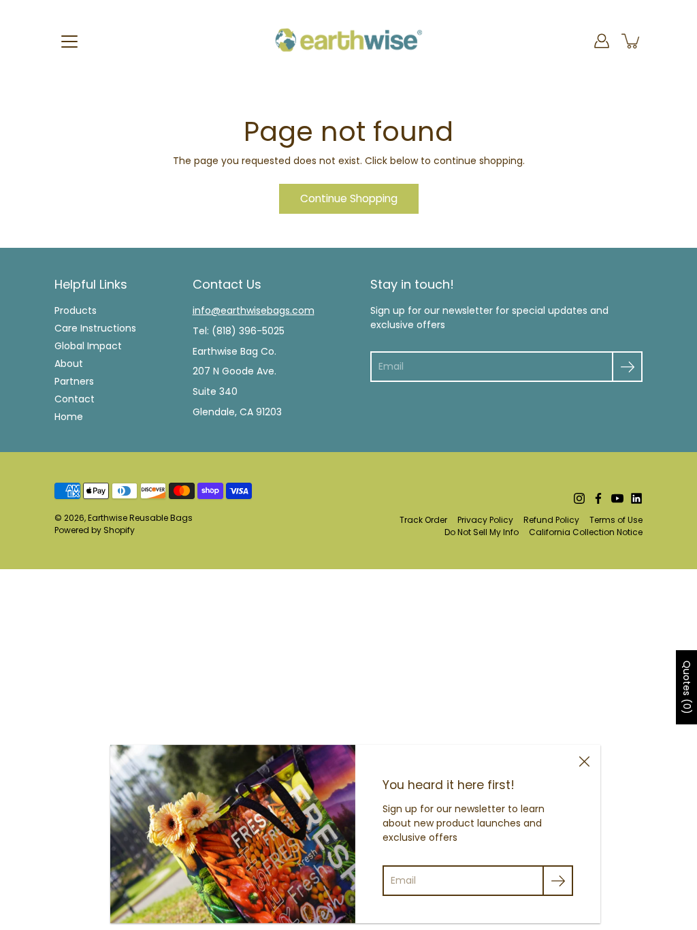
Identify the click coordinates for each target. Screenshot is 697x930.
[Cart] (632, 41)
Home (68, 416)
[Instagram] (579, 498)
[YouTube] (617, 498)
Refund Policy (551, 520)
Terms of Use (616, 520)
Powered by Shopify (94, 530)
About (68, 363)
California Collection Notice (586, 532)
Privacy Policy (485, 520)
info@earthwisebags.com (253, 310)
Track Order (423, 520)
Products (75, 310)
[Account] (602, 41)
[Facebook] (598, 498)
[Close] (584, 761)
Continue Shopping (349, 198)
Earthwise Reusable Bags (140, 518)
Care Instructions (95, 328)
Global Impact (88, 346)
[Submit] (627, 366)
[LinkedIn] (636, 498)
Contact (74, 399)
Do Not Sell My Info (481, 532)
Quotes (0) (687, 687)
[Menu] (69, 41)
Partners (74, 381)
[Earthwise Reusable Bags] (348, 41)
